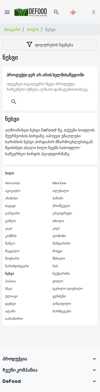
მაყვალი (12, 251)
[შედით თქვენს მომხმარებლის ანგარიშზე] (93, 12)
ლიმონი (59, 236)
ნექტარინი (61, 273)
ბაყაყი (10, 205)
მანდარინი (62, 243)
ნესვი (9, 273)
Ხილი (33, 29)
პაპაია (10, 281)
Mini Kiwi (59, 183)
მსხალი (59, 258)
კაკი (8, 228)
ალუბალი (61, 190)
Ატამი (10, 311)
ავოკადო (12, 190)
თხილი (58, 220)
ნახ (55, 266)
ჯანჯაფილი (62, 303)
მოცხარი (12, 258)
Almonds (12, 183)
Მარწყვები (62, 311)
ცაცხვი (10, 303)
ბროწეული (61, 205)
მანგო (10, 243)
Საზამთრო (14, 318)
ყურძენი (59, 296)
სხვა (8, 288)
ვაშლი (10, 220)
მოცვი (57, 251)
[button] (56, 12)
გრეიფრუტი (62, 213)
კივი (56, 228)
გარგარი (12, 213)
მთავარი (12, 29)
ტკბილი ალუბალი (68, 288)
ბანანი (58, 198)
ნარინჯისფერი (17, 266)
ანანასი (11, 198)
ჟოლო (58, 281)
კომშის (11, 236)
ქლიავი (11, 296)
